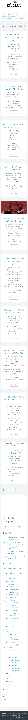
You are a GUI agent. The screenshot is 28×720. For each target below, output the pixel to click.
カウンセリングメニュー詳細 (14, 642)
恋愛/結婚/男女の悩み (7, 18)
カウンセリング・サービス (10, 634)
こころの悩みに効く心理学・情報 (13, 14)
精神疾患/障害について (20, 18)
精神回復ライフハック (12, 592)
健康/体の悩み (10, 584)
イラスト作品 (5, 16)
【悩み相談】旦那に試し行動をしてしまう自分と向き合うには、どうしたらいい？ (14, 399)
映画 (8, 678)
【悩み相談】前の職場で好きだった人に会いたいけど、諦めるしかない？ (14, 261)
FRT (26, 717)
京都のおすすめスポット (17, 657)
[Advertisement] (14, 505)
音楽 (8, 684)
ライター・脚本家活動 (12, 613)
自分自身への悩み (11, 597)
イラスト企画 (10, 626)
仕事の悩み (10, 581)
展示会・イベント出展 (12, 618)
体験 (8, 676)
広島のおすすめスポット (17, 665)
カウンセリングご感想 (12, 639)
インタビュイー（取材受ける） (15, 608)
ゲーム (9, 673)
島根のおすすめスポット (17, 662)
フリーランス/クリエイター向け (15, 573)
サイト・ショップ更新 (12, 610)
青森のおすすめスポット (17, 668)
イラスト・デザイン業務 (13, 602)
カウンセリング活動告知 (13, 645)
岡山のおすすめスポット (17, 660)
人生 (8, 576)
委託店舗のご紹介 (11, 616)
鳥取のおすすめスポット (17, 670)
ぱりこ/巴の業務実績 (9, 600)
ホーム (3, 14)
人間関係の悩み (12, 16)
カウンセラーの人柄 (12, 637)
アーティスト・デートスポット (15, 650)
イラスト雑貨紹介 (11, 605)
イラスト (9, 623)
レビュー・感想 (8, 647)
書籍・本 (9, 681)
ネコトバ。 (10, 629)
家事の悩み (10, 586)
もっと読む (14, 74)
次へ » (16, 489)
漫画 (14, 18)
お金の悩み (10, 571)
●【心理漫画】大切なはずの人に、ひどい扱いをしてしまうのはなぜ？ (14, 37)
